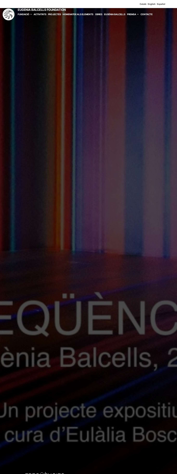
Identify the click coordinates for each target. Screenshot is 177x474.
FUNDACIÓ (23, 14)
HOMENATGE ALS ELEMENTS (78, 14)
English (152, 4)
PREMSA (131, 14)
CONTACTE (147, 14)
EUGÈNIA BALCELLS (114, 14)
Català (143, 4)
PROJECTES (54, 14)
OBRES (98, 14)
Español (161, 4)
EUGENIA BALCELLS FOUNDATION (42, 10)
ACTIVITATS (40, 14)
